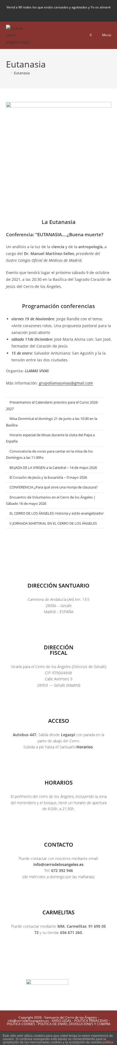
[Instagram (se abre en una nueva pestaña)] (55, 13)
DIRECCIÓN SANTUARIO (58, 585)
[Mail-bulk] (80, 970)
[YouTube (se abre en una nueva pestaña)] (64, 13)
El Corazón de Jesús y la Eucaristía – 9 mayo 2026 (48, 477)
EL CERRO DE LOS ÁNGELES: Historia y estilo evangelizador (57, 513)
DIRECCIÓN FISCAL (58, 650)
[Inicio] (7, 72)
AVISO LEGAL (62, 1020)
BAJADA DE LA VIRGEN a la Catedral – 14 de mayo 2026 (53, 467)
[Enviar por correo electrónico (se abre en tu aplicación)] (72, 13)
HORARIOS (59, 782)
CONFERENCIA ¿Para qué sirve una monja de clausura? (54, 487)
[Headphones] (91, 970)
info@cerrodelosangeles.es (58, 864)
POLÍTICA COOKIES (21, 1024)
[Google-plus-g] (69, 970)
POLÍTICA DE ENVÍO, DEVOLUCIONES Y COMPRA (74, 1024)
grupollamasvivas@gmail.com (66, 383)
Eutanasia (22, 72)
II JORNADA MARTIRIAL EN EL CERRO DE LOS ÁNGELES (53, 523)
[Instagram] (48, 970)
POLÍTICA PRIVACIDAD (91, 1020)
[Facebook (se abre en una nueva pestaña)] (46, 13)
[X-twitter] (37, 970)
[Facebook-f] (26, 970)
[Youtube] (58, 970)
